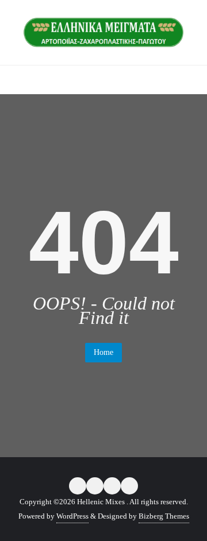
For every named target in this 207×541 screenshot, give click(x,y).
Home (103, 352)
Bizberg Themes (164, 516)
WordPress (72, 516)
